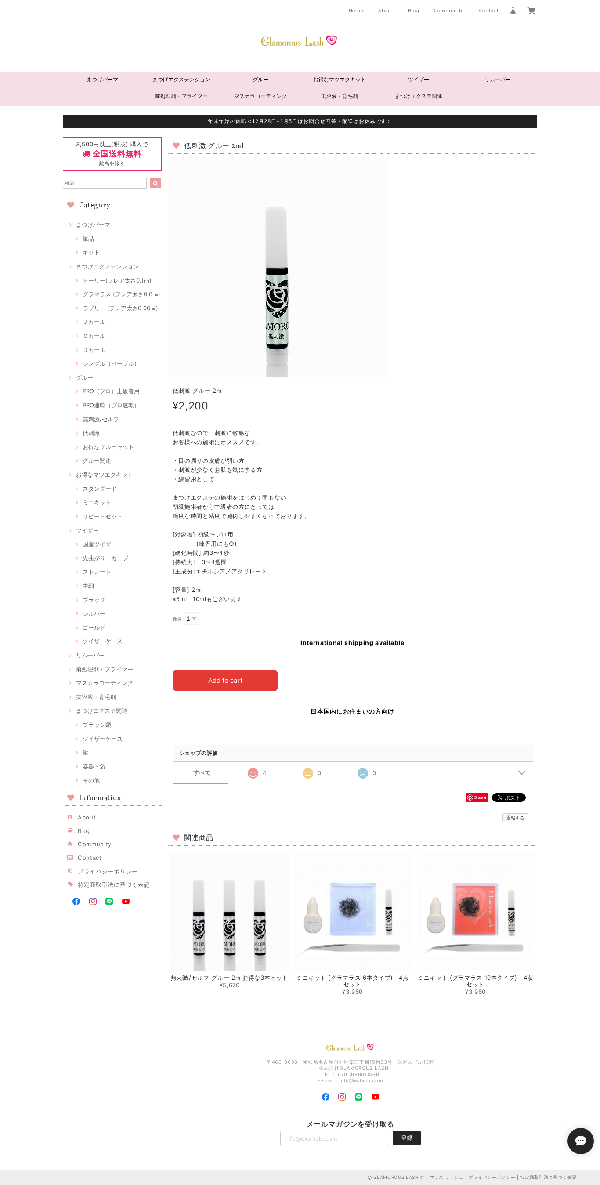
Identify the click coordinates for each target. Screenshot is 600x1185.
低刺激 (91, 432)
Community (449, 10)
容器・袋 (94, 766)
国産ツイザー (100, 543)
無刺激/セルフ (101, 419)
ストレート (97, 571)
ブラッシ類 (97, 724)
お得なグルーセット (108, 446)
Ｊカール (94, 321)
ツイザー (418, 79)
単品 (88, 238)
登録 (406, 1137)
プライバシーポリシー (108, 871)
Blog (413, 10)
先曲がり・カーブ (105, 558)
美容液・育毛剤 (339, 96)
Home (356, 10)
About (385, 10)
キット (91, 252)
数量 (177, 619)
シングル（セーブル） (111, 363)
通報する (515, 817)
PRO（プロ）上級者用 (111, 391)
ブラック (94, 599)
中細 (88, 585)
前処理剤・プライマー (181, 96)
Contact (489, 10)
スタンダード (100, 488)
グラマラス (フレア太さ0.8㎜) (121, 293)
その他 (91, 780)
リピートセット (103, 516)
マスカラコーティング (260, 96)
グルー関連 (97, 460)
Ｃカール (94, 335)
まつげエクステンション (181, 79)
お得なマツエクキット (339, 79)
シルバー (94, 613)
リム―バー (497, 79)
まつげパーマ (102, 79)
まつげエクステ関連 (418, 96)
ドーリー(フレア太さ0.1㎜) (117, 280)
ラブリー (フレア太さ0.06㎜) (120, 308)
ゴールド (94, 627)
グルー (260, 79)
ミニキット (97, 502)
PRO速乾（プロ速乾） (111, 405)
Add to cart (225, 680)
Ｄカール (94, 349)
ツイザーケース (103, 641)
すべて (202, 773)
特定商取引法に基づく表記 (114, 884)
